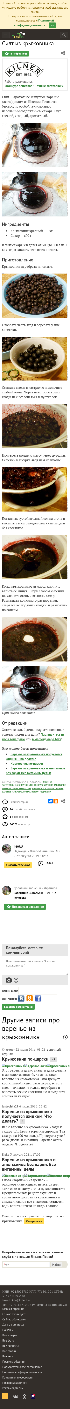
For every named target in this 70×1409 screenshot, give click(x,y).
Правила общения (13, 1361)
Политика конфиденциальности (22, 1372)
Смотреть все (34, 1221)
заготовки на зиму (13, 784)
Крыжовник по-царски (26, 763)
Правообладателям (14, 1383)
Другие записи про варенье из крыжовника (31, 1028)
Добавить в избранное (28, 907)
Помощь (7, 1330)
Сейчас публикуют (13, 1314)
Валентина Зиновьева (29, 893)
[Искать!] (64, 34)
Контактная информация (17, 1377)
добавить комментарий (18, 1007)
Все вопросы (10, 1346)
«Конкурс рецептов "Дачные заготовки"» (34, 86)
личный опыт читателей (16, 788)
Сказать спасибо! (18, 865)
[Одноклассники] (55, 801)
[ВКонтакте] (50, 801)
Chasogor (8, 1049)
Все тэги (7, 1356)
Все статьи (9, 1351)
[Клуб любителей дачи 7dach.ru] (18, 35)
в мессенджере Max (46, 739)
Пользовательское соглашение (22, 1367)
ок (52, 25)
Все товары (9, 1335)
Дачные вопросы (13, 1324)
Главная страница (13, 1309)
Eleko (5, 1154)
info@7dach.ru (21, 1300)
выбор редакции (41, 791)
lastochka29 (10, 1106)
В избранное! (18, 53)
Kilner (29, 784)
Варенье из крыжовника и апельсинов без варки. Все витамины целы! (29, 1164)
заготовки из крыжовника (47, 788)
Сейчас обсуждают (14, 1319)
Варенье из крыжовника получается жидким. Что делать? (27, 1116)
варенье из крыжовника (16, 791)
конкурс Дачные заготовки (50, 784)
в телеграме (16, 739)
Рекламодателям (13, 1388)
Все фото (8, 1340)
